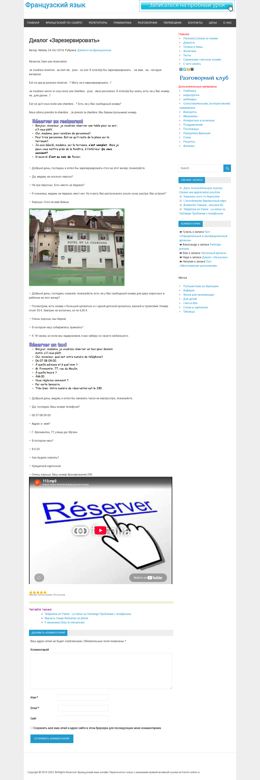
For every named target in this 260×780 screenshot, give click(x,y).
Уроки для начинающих (198, 294)
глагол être (190, 303)
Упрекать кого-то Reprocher (201, 196)
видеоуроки (191, 95)
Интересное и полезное (199, 120)
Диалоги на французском (94, 50)
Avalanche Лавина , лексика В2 (203, 205)
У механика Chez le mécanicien (65, 622)
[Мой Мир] (192, 68)
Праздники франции (196, 133)
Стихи (187, 137)
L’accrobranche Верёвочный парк (204, 200)
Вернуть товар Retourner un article (66, 618)
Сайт (33, 718)
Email (34, 708)
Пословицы (191, 129)
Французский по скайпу (64, 23)
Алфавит (189, 290)
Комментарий (39, 649)
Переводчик (173, 23)
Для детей (190, 299)
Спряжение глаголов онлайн (202, 59)
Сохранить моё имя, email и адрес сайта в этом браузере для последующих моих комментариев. (97, 728)
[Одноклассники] (188, 68)
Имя (34, 697)
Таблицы (189, 311)
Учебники (189, 90)
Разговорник (147, 23)
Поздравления (193, 124)
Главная (33, 23)
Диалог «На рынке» (215, 257)
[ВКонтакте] (181, 68)
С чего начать (192, 63)
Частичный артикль (213, 253)
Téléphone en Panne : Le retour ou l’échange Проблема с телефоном (88, 614)
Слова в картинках (195, 307)
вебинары (190, 99)
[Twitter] (185, 68)
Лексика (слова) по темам (200, 38)
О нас (227, 23)
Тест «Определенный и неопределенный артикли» (203, 236)
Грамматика (122, 23)
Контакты (195, 23)
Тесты (187, 55)
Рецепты (189, 141)
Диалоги (189, 42)
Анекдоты (190, 112)
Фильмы (189, 146)
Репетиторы (98, 23)
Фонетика (189, 51)
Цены (213, 23)
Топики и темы (193, 47)
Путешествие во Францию (201, 286)
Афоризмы (190, 116)
